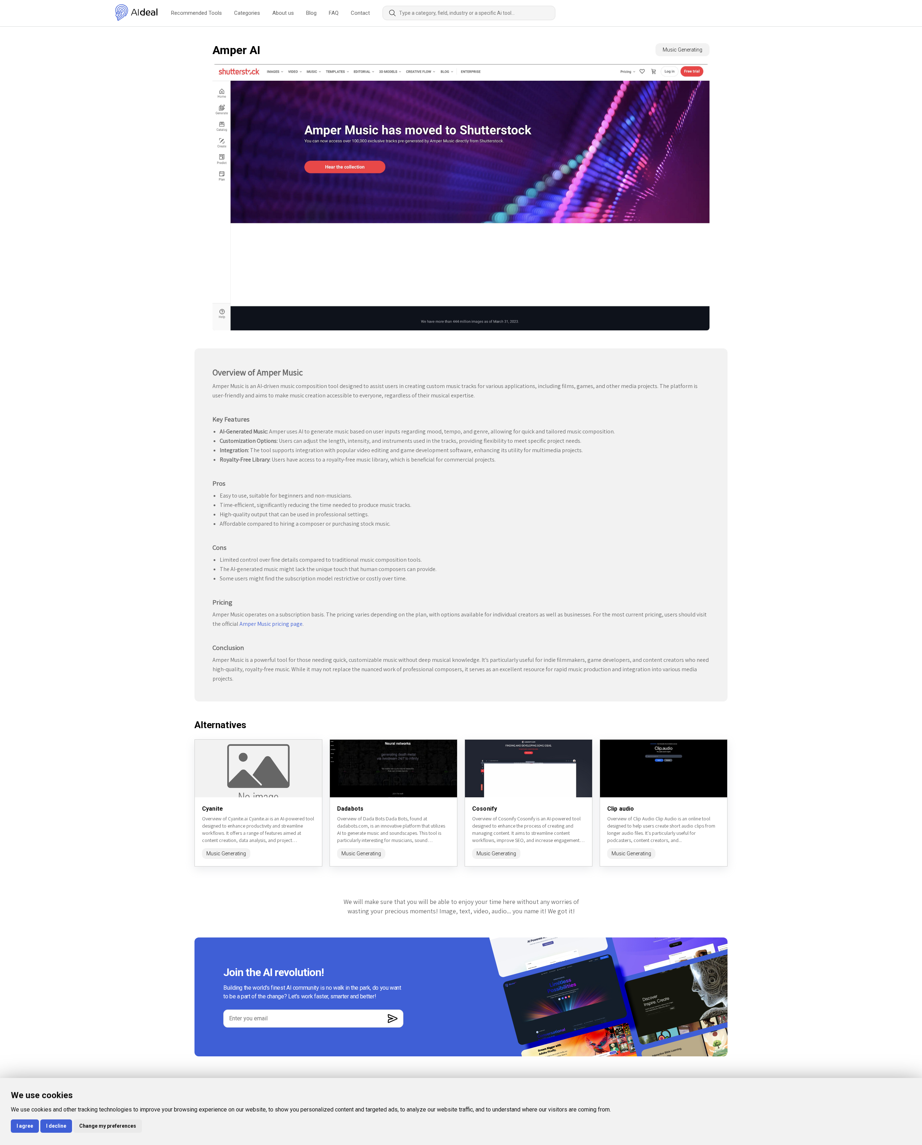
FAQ (334, 13)
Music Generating (682, 50)
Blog (311, 13)
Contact (360, 13)
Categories (247, 13)
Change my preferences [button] (107, 1126)
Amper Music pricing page (271, 624)
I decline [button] (56, 1126)
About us (283, 13)
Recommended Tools (196, 13)
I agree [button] (25, 1126)
